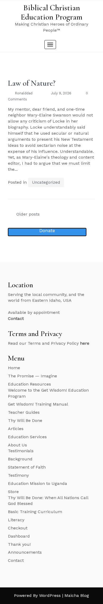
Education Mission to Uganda (37, 483)
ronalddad (23, 93)
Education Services (27, 436)
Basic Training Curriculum (35, 511)
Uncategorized (46, 182)
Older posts (28, 214)
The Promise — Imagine (32, 375)
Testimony (18, 475)
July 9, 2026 (61, 93)
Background (20, 458)
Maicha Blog (76, 595)
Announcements (25, 552)
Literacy (16, 519)
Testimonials (21, 450)
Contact (16, 560)
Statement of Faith (27, 467)
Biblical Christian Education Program (51, 12)
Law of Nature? (31, 83)
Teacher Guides (24, 412)
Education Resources (29, 384)
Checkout (17, 527)
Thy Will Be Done (25, 420)
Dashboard (19, 536)
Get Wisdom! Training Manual (38, 404)
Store (13, 491)
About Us (17, 444)
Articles (16, 428)
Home (14, 367)
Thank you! (19, 544)
